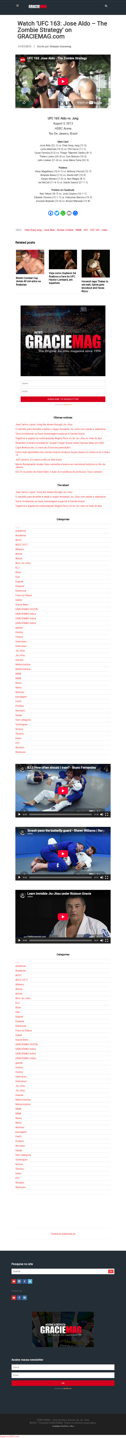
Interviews (21, 641)
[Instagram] (19, 1281)
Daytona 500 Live (9, 1436)
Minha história (22, 664)
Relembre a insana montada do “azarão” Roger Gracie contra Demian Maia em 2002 (59, 442)
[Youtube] (14, 1281)
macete (19, 659)
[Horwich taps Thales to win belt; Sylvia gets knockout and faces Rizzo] (96, 263)
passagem (21, 696)
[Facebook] (24, 1281)
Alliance (19, 549)
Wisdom (19, 747)
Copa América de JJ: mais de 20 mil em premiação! (43, 447)
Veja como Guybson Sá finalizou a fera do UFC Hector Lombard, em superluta (62, 278)
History (19, 632)
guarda (19, 627)
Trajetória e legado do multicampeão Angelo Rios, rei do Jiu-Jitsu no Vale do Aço (58, 438)
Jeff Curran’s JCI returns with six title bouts (38, 459)
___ (17, 526)
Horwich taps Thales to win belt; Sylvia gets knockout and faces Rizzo (95, 286)
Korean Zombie (65, 230)
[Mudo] (101, 814)
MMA (78, 230)
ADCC (18, 540)
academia (20, 530)
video (105, 230)
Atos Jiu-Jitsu (23, 563)
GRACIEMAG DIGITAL (26, 609)
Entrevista (20, 590)
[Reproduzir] (19, 814)
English (19, 581)
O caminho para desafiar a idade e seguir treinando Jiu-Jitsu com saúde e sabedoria (60, 429)
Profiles (19, 706)
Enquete (19, 586)
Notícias (19, 692)
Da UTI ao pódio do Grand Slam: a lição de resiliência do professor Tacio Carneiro (58, 471)
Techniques (21, 724)
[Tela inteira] (106, 814)
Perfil (18, 701)
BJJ (17, 567)
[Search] (106, 5)
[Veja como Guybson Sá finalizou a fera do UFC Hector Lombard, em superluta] (63, 259)
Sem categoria (23, 719)
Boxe (18, 572)
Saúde (18, 715)
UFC (86, 230)
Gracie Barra (21, 604)
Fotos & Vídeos (23, 595)
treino (18, 738)
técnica (19, 729)
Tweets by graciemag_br (63, 1233)
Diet (17, 576)
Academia (20, 535)
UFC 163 (94, 230)
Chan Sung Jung (33, 230)
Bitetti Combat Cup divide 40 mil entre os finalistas (28, 281)
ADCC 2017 (21, 544)
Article (18, 553)
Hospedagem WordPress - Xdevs (63, 1426)
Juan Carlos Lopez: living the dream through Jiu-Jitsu (43, 424)
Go (111, 1271)
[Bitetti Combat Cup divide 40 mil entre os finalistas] (30, 262)
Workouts (20, 752)
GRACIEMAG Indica (25, 613)
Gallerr (18, 600)
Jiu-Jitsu (20, 650)
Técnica (19, 733)
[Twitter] (30, 1281)
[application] (63, 790)
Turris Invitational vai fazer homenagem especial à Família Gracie (50, 433)
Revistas (20, 710)
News (18, 683)
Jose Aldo (49, 230)
